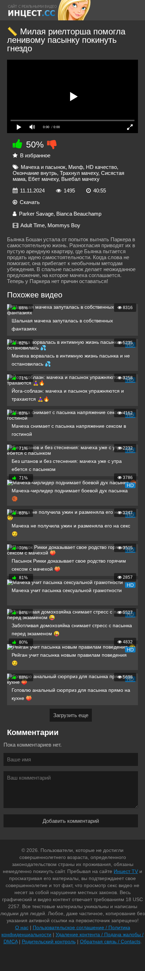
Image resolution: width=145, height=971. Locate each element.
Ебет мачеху (43, 179)
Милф (75, 167)
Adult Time (32, 225)
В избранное (35, 155)
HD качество (101, 167)
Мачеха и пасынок (43, 167)
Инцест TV (126, 871)
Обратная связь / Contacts (110, 941)
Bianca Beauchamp (78, 214)
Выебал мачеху (80, 179)
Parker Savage (36, 214)
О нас (22, 927)
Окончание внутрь (35, 173)
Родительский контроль (49, 941)
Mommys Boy (64, 225)
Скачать (30, 202)
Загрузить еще (70, 715)
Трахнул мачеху (79, 173)
